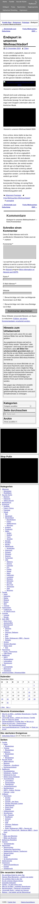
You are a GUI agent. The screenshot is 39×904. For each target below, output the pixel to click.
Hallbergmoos (11, 523)
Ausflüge (7, 506)
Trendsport (7, 670)
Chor (5, 198)
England (8, 527)
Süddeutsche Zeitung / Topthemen (15, 851)
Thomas (6, 605)
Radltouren (32, 3)
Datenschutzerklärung (11, 864)
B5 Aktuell (7, 855)
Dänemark (8, 516)
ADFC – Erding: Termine (12, 790)
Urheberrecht (8, 868)
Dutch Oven (8, 621)
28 (29, 699)
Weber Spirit (8, 646)
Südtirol (9, 535)
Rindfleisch (9, 817)
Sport (4, 665)
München (10, 525)
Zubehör (8, 809)
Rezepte (6, 627)
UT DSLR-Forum (9, 611)
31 (8, 702)
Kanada (7, 541)
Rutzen (6, 602)
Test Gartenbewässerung (17, 725)
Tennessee (10, 586)
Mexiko (7, 544)
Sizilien (9, 533)
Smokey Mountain (10, 644)
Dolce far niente (13, 719)
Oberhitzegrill (8, 625)
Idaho (9, 573)
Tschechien (9, 558)
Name (6, 277)
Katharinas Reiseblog (10, 10)
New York (10, 584)
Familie (11, 1)
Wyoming (10, 590)
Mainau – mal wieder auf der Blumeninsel (16, 892)
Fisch (7, 630)
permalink (10, 201)
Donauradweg (8, 659)
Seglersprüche (33, 7)
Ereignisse (17, 22)
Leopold (6, 615)
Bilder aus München (10, 836)
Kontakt (6, 866)
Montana (10, 579)
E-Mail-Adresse (9, 284)
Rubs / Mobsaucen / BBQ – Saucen (17, 638)
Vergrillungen (8, 813)
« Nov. (3, 707)
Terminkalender (9, 843)
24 (8, 699)
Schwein (8, 640)
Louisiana (10, 577)
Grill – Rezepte (9, 815)
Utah (8, 588)
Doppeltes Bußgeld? (9, 883)
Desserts (8, 628)
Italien (7, 531)
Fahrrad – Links (9, 792)
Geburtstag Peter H (8, 736)
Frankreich (8, 529)
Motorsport (7, 669)
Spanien (8, 556)
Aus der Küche (21, 1)
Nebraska (10, 581)
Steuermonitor (8, 847)
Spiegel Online (9, 853)
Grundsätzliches (9, 771)
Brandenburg (11, 519)
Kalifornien (10, 575)
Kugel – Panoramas (10, 651)
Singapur (8, 554)
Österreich (8, 550)
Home (5, 1)
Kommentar (8, 244)
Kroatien (8, 542)
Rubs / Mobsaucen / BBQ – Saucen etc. (18, 828)
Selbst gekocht (9, 500)
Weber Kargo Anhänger (12, 777)
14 (29, 692)
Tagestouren (8, 663)
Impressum (23, 10)
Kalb (6, 634)
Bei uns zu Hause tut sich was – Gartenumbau (18, 722)
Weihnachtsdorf (24, 198)
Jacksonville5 (8, 623)
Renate (6, 617)
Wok (6, 648)
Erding (9, 521)
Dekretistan (7, 491)
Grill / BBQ (5, 619)
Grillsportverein (9, 811)
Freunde (5, 613)
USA (6, 560)
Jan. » (8, 707)
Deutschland (9, 518)
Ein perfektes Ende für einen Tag (13, 875)
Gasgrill (7, 799)
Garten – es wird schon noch (12, 884)
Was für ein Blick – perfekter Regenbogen (16, 886)
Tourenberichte (9, 778)
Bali (6, 514)
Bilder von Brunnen (10, 838)
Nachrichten (21, 7)
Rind (6, 636)
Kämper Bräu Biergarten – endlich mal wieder (17, 877)
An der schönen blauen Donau (12, 881)
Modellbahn (8, 493)
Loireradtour (8, 661)
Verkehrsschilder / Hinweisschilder (13, 672)
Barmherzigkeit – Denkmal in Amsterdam (16, 888)
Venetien (10, 539)
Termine (5, 842)
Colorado (10, 565)
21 (29, 695)
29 (34, 699)
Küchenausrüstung (10, 767)
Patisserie (7, 498)
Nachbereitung (9, 788)
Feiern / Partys (9, 508)
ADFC (6, 657)
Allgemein (9, 195)
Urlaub (6, 512)
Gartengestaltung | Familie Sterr (13, 721)
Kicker (6, 857)
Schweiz (8, 552)
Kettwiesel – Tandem (11, 773)
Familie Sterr (6, 22)
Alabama (10, 562)
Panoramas (6, 649)
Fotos (13, 7)
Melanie (6, 600)
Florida (9, 569)
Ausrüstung (7, 796)
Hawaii (9, 571)
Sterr (5, 604)
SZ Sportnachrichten (11, 859)
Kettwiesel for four (10, 775)
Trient (9, 537)
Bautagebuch (6, 502)
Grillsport (6, 7)
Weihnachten (12, 198)
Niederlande (9, 546)
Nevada (9, 583)
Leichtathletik (8, 667)
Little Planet (8, 653)
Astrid (5, 594)
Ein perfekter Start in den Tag (12, 879)
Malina (6, 598)
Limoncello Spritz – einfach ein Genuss (15, 890)
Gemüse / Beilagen (11, 632)
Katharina (7, 596)
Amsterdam (11, 548)
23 (2, 699)
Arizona (9, 563)
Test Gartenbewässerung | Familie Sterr (15, 727)
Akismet (9, 269)
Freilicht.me (8, 609)
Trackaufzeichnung (10, 786)
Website (6, 290)
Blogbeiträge (9, 746)
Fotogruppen (6, 607)
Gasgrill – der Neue (11, 801)
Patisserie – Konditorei (11, 765)
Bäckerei (7, 497)
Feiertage (25, 22)
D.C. (8, 567)
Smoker (6, 642)
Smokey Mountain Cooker (14, 803)
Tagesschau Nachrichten (12, 849)
